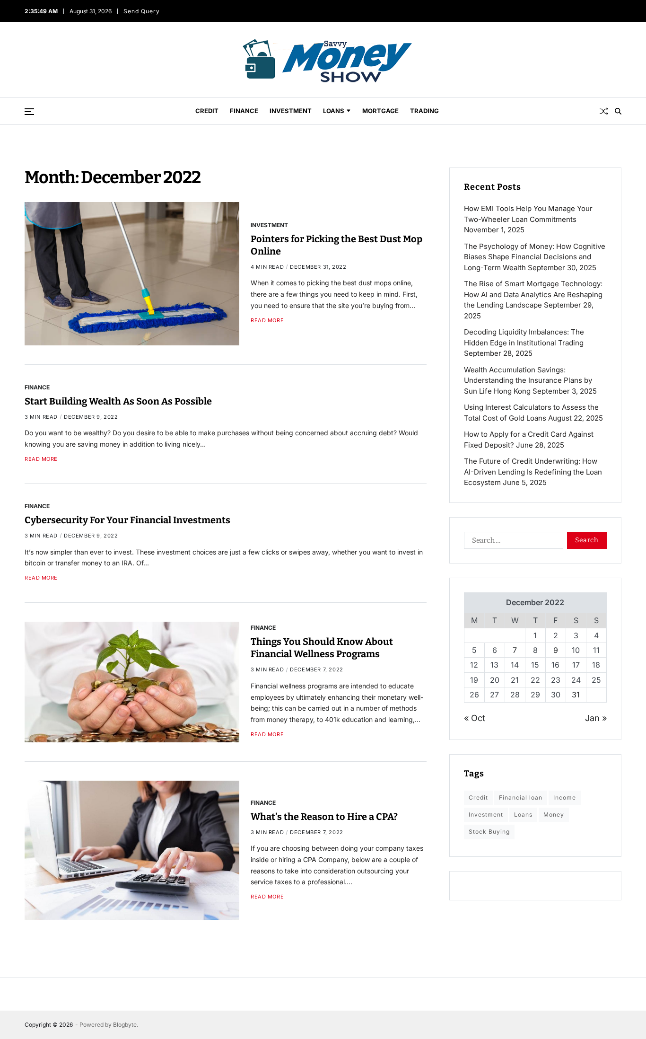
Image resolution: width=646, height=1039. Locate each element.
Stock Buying (489, 831)
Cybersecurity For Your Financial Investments (127, 520)
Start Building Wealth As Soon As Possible (118, 401)
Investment (291, 110)
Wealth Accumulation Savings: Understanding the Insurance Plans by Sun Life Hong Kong (528, 380)
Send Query (141, 11)
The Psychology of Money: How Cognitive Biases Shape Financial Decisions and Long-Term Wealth (534, 257)
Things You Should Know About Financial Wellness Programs (322, 648)
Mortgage (380, 110)
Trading (424, 110)
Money (553, 814)
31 (576, 694)
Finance (244, 110)
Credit (206, 110)
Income (564, 797)
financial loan (520, 797)
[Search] (618, 111)
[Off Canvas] (29, 111)
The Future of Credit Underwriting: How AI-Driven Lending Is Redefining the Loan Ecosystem (533, 472)
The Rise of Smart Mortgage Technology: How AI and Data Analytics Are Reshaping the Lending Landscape (533, 294)
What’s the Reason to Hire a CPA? (324, 816)
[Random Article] (604, 111)
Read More (267, 320)
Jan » (596, 718)
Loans (333, 110)
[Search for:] (511, 542)
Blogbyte (125, 1024)
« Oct (474, 718)
